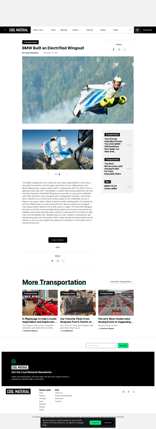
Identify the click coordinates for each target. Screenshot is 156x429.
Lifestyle (89, 30)
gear (41, 393)
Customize (107, 422)
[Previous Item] (48, 174)
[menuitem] (39, 30)
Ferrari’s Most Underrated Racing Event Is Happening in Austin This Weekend (116, 321)
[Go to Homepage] (18, 30)
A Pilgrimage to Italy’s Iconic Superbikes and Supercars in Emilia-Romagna (39, 321)
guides (42, 407)
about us (59, 393)
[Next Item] (67, 174)
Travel (53, 30)
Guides (103, 30)
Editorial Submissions (63, 396)
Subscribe (147, 30)
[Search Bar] (130, 30)
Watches (63, 30)
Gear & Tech (38, 30)
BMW (58, 247)
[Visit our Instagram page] (137, 30)
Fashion (75, 30)
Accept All (95, 422)
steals (115, 30)
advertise (59, 398)
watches (42, 404)
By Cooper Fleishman (30, 53)
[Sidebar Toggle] (5, 30)
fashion (42, 396)
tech (41, 401)
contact (58, 401)
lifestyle (42, 398)
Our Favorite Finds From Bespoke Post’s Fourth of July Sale (75, 321)
